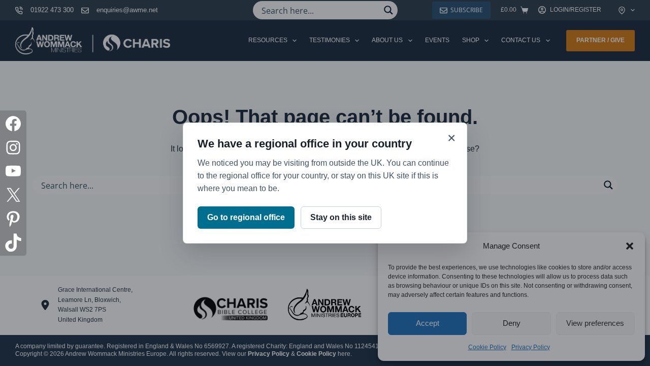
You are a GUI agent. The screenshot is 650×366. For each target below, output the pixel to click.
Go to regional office (246, 217)
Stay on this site (341, 217)
